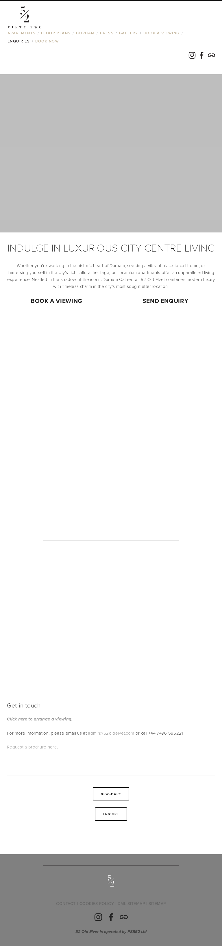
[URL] (124, 917)
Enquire (111, 814)
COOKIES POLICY (96, 903)
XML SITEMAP (131, 903)
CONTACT (66, 903)
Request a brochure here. (32, 747)
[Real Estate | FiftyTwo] (98, 917)
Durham (85, 33)
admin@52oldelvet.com (111, 733)
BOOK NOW (47, 41)
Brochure (111, 794)
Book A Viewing (161, 33)
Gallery (128, 33)
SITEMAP (157, 903)
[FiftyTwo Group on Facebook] (111, 917)
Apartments (22, 33)
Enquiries (19, 41)
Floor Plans (56, 33)
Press (107, 33)
